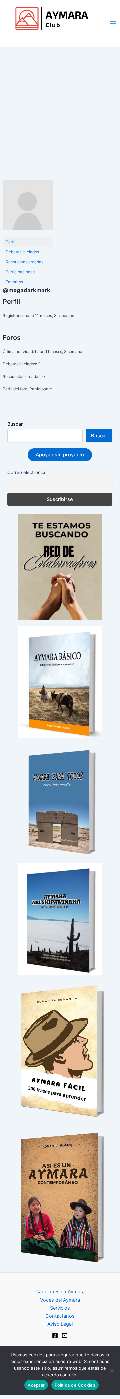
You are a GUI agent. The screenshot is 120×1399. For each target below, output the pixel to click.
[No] (111, 1370)
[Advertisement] (60, 110)
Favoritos (14, 281)
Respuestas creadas (24, 261)
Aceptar (36, 1385)
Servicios (60, 1308)
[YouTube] (65, 1336)
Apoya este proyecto (60, 455)
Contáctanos (60, 1316)
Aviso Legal (60, 1324)
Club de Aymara (37, 37)
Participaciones (20, 271)
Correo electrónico (27, 472)
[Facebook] (55, 1336)
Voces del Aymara (60, 1300)
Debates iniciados (22, 251)
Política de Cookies (75, 1385)
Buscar (15, 424)
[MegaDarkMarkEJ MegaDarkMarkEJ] (28, 208)
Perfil (10, 241)
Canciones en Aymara (60, 1292)
